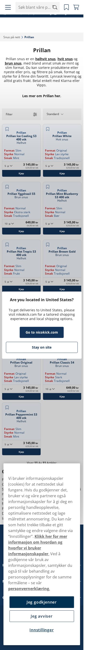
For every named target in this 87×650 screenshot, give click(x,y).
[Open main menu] (8, 7)
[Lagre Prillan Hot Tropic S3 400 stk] (7, 245)
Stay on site (41, 347)
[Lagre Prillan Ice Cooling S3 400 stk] (7, 129)
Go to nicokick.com (42, 332)
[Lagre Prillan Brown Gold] (48, 245)
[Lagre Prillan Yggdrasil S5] (7, 187)
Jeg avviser (42, 616)
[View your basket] (76, 7)
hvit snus (65, 59)
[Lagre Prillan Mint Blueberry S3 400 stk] (48, 187)
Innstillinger (41, 630)
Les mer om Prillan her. (41, 96)
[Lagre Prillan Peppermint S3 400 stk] (7, 407)
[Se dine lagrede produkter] (66, 7)
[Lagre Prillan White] (48, 129)
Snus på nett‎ (11, 37)
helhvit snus (45, 59)
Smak (8, 158)
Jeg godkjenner (42, 602)
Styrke (8, 154)
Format (9, 150)
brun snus (13, 63)
